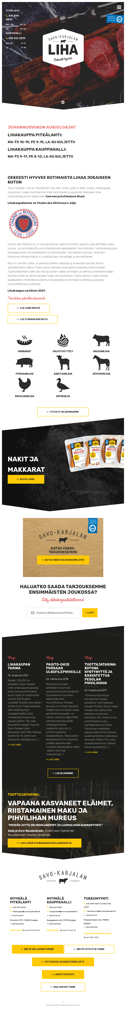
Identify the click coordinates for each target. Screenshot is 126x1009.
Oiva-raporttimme (64, 987)
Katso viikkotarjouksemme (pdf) (65, 560)
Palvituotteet (63, 351)
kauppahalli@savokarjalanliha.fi (63, 911)
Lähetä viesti (18, 916)
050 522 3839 (55, 907)
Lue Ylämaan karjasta (34, 319)
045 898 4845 (19, 907)
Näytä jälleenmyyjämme (39, 949)
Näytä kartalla (18, 924)
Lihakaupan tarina (19, 666)
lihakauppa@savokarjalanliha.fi (26, 911)
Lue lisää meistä (30, 308)
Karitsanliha (63, 373)
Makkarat (24, 351)
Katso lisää (27, 479)
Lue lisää (15, 744)
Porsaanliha (24, 373)
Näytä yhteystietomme (90, 949)
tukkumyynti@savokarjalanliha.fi (101, 911)
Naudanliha (101, 351)
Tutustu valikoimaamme (64, 412)
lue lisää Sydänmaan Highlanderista (46, 843)
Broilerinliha (24, 396)
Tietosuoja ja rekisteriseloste (64, 962)
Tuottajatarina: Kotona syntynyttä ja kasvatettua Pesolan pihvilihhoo (100, 673)
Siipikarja (63, 396)
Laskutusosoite (64, 974)
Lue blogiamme (64, 773)
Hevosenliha (101, 373)
